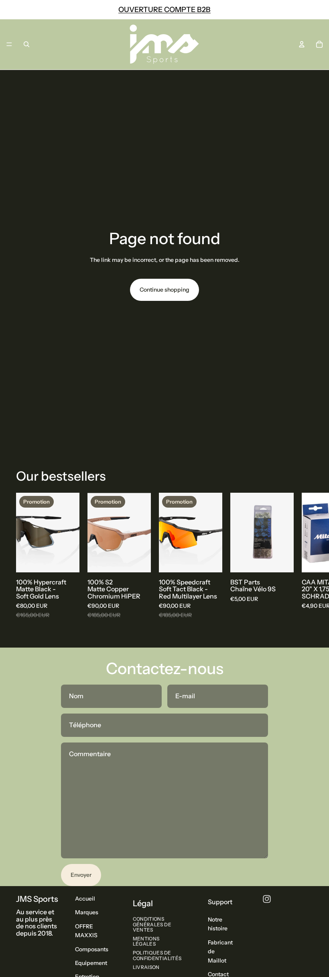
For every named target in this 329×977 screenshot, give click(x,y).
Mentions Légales (146, 941)
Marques (86, 912)
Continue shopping (164, 289)
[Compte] (302, 44)
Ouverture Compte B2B (164, 9)
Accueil (85, 898)
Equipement (91, 963)
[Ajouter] (67, 559)
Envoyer (81, 874)
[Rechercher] (26, 44)
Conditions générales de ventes (152, 924)
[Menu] (9, 44)
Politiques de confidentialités (157, 955)
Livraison (146, 967)
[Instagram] (267, 899)
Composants (91, 948)
